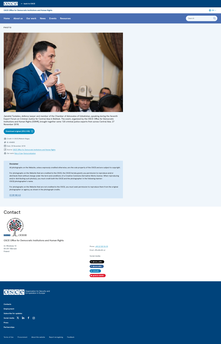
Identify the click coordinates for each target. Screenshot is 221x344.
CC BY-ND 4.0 (15, 195)
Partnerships (9, 327)
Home (7, 18)
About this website (38, 337)
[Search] (214, 18)
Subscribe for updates (13, 313)
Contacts (7, 304)
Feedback (70, 337)
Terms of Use (8, 337)
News (43, 18)
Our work (31, 18)
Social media (9, 318)
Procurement (22, 337)
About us (18, 18)
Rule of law (19, 153)
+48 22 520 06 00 (101, 246)
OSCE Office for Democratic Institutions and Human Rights (28, 10)
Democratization (29, 153)
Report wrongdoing (56, 337)
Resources (65, 18)
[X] (18, 318)
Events (52, 18)
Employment (9, 309)
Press (6, 322)
